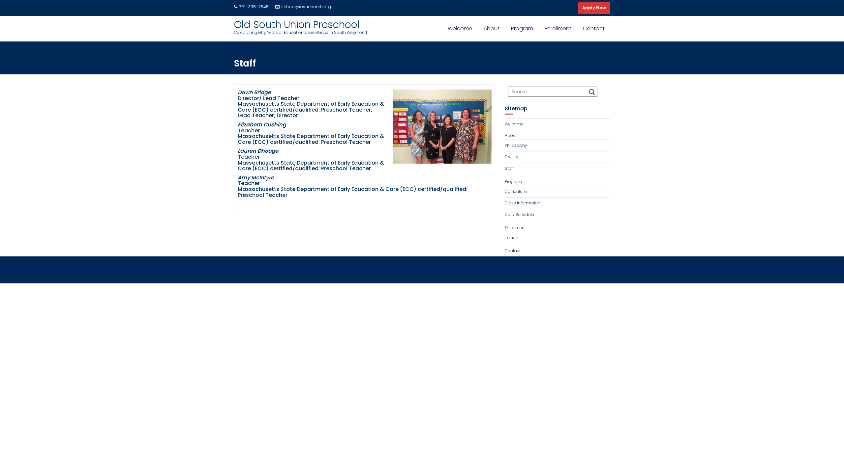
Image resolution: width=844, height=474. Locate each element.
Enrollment (558, 28)
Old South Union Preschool (297, 24)
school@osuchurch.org (306, 7)
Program (522, 28)
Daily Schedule (519, 214)
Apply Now (594, 8)
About (491, 28)
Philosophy (516, 145)
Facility (511, 157)
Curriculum (516, 191)
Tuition (511, 237)
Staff (509, 168)
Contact (594, 28)
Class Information (522, 203)
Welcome (460, 28)
